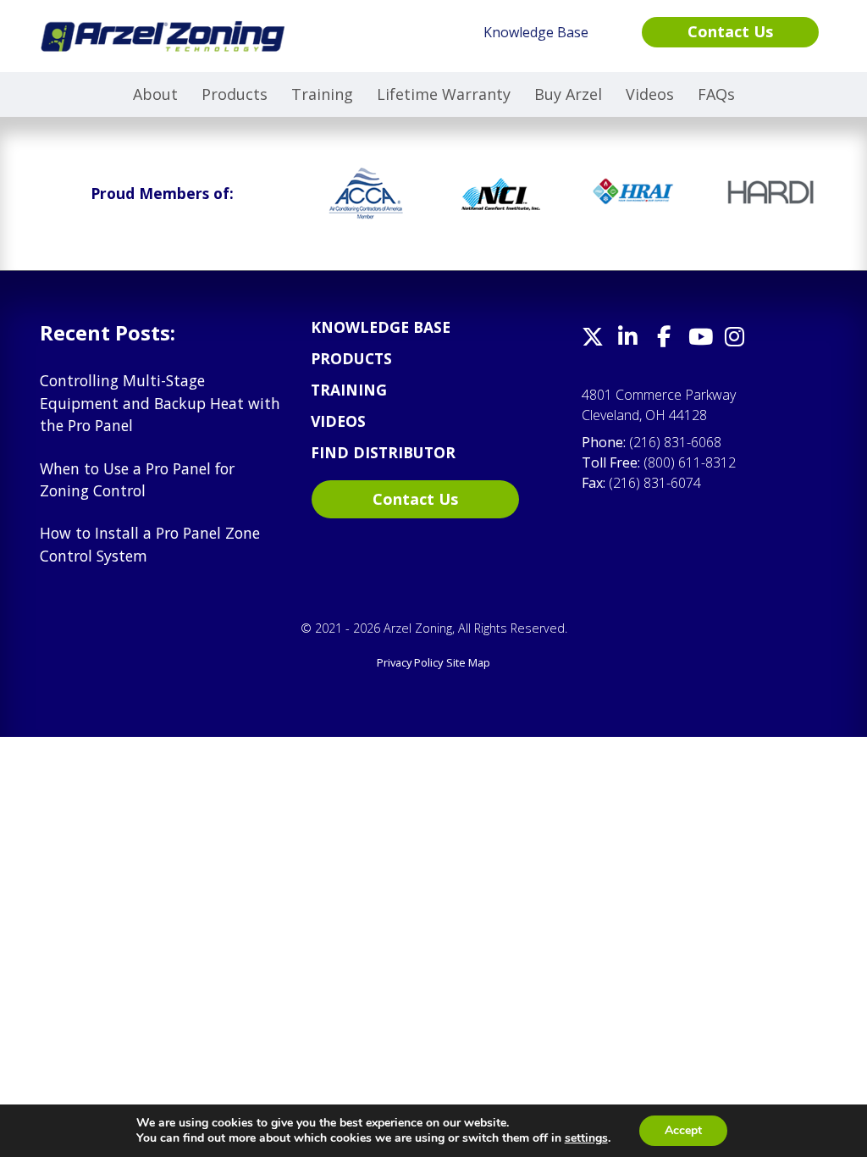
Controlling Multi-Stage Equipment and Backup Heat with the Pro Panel (160, 402)
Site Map (468, 662)
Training (322, 94)
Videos (650, 94)
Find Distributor (383, 452)
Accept (683, 1130)
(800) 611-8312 (689, 462)
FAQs (716, 94)
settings (586, 1138)
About (155, 94)
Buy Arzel (568, 94)
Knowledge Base (380, 327)
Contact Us (415, 499)
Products (235, 94)
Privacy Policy (410, 662)
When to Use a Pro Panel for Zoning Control (137, 479)
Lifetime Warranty (444, 94)
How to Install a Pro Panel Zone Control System (150, 544)
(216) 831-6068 (675, 442)
